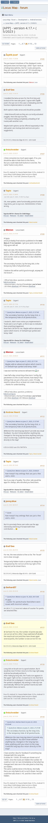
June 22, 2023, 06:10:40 (11, 465)
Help (14, 818)
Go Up (4, 800)
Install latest (29, 216)
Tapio (8, 190)
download (15, 286)
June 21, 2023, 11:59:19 (11, 93)
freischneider (12, 149)
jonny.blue (11, 501)
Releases (13, 216)
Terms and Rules (22, 818)
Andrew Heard (37, 293)
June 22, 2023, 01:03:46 (11, 416)
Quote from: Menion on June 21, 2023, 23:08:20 (23, 471)
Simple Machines (30, 820)
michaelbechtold (34, 183)
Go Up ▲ (32, 818)
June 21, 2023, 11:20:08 (11, 58)
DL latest (20, 216)
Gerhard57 (11, 587)
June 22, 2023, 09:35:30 (11, 591)
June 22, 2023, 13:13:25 (11, 627)
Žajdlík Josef (12, 54)
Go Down (5, 44)
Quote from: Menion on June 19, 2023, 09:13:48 (23, 597)
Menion (31, 82)
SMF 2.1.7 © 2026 (18, 820)
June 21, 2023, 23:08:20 (11, 356)
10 (31, 44)
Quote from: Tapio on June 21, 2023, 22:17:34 (22, 361)
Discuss (6, 216)
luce (36, 82)
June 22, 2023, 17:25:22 (11, 664)
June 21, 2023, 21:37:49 (11, 234)
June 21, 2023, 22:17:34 (11, 304)
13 (35, 44)
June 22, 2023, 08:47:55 (11, 550)
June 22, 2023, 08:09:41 (11, 505)
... (21, 44)
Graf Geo (10, 89)
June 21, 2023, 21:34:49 (11, 194)
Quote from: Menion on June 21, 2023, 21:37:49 (23, 312)
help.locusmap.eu (10, 282)
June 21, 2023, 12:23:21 (11, 153)
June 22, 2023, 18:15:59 (11, 716)
